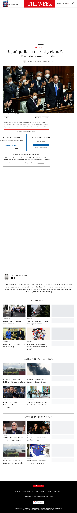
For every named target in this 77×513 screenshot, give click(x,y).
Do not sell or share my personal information (39, 496)
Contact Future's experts (30, 491)
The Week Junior (69, 9)
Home (34, 44)
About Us (18, 491)
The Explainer (11, 9)
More (59, 9)
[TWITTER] (12, 278)
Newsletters (33, 9)
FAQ (49, 494)
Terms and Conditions (45, 491)
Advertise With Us (41, 494)
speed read (38, 47)
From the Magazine (50, 9)
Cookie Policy (31, 494)
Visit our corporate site (57, 508)
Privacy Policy (57, 491)
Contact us (41, 163)
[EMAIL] (15, 278)
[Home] (4, 9)
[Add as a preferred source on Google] (38, 502)
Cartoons (41, 9)
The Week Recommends (22, 9)
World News (41, 44)
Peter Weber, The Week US (34, 61)
